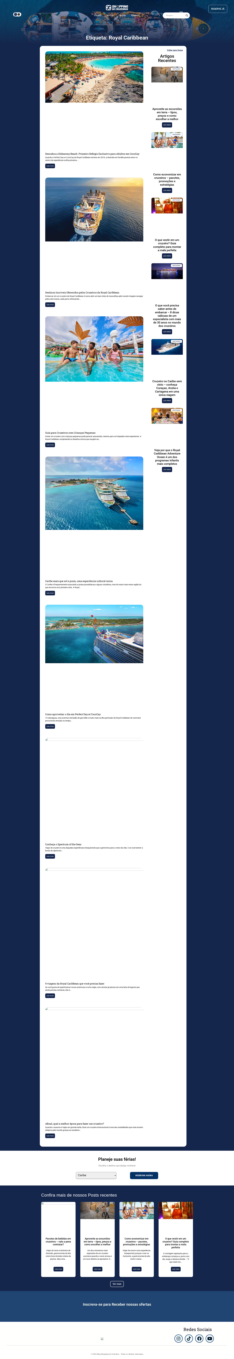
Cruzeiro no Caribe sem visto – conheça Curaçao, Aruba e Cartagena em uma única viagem (167, 388)
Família (122, 15)
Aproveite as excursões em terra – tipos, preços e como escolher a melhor (167, 114)
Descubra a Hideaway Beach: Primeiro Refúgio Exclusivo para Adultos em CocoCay (92, 153)
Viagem (97, 15)
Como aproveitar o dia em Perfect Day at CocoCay (73, 714)
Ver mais (117, 1284)
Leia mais (50, 166)
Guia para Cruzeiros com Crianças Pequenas (70, 432)
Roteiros (135, 15)
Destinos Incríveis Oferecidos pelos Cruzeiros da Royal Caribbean (82, 292)
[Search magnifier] (187, 15)
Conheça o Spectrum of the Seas (63, 844)
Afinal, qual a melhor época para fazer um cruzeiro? (74, 1123)
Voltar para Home (175, 50)
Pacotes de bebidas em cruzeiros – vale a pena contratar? (58, 1241)
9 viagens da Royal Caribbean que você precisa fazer (74, 983)
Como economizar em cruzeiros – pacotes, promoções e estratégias (167, 179)
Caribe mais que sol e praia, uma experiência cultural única (79, 581)
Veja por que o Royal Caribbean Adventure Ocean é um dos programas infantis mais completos (167, 457)
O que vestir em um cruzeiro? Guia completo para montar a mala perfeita (167, 245)
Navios (110, 15)
